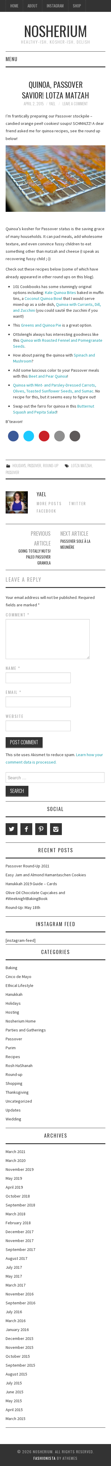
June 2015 (14, 1392)
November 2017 (19, 1240)
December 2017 (19, 1231)
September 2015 (20, 1365)
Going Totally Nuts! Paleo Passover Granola (34, 557)
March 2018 (15, 1214)
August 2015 (16, 1374)
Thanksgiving (17, 1092)
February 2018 (18, 1222)
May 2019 (14, 1178)
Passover (34, 465)
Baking (11, 967)
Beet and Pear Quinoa (48, 376)
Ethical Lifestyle (19, 985)
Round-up (50, 465)
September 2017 (20, 1249)
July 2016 (14, 1311)
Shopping (14, 1083)
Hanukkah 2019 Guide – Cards (31, 883)
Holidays (19, 465)
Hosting (12, 1012)
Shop (77, 6)
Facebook (46, 511)
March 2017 (15, 1285)
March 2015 (15, 1418)
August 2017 (16, 1258)
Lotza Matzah (81, 465)
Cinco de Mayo (18, 976)
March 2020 (15, 1160)
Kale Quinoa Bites (60, 292)
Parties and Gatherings (26, 1030)
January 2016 (17, 1329)
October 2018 (18, 1196)
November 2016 (19, 1294)
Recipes (13, 1056)
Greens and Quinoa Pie (41, 325)
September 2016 (20, 1303)
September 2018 (20, 1205)
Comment (18, 615)
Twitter (77, 503)
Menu (11, 59)
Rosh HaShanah (19, 1065)
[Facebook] (26, 829)
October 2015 (18, 1356)
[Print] (75, 440)
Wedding (13, 1119)
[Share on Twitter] (28, 440)
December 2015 (19, 1338)
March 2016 (15, 1320)
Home (14, 6)
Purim (11, 1047)
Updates (13, 1110)
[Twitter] (11, 829)
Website (15, 716)
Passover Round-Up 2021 (27, 866)
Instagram (55, 6)
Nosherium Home (21, 1021)
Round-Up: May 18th (23, 907)
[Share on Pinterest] (44, 440)
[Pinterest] (41, 829)
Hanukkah (14, 994)
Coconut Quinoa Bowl (43, 298)
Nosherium (55, 30)
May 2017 (14, 1276)
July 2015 (14, 1383)
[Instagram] (56, 829)
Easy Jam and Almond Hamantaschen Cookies (46, 874)
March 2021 (15, 1151)
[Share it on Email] (59, 440)
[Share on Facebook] (13, 440)
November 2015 (19, 1347)
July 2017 (14, 1267)
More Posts (49, 503)
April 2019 (14, 1187)
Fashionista (44, 1458)
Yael (52, 103)
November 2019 (19, 1169)
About (33, 6)
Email (14, 692)
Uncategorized (19, 1101)
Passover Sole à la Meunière (75, 544)
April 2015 (14, 1409)
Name (13, 668)
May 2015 (14, 1400)
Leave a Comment (75, 103)
